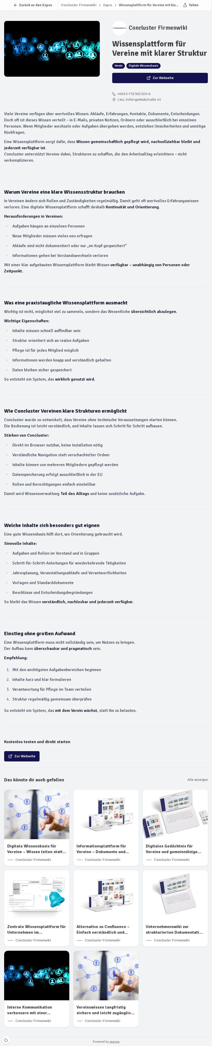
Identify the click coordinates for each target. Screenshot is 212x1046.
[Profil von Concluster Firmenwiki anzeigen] (119, 28)
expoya (114, 1042)
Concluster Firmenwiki (158, 28)
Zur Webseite (163, 78)
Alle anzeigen (197, 779)
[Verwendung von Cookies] (6, 1040)
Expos (107, 5)
